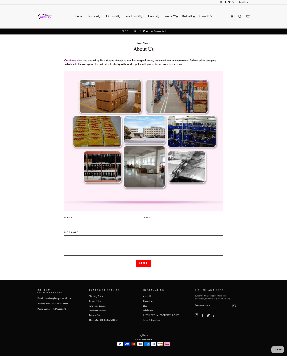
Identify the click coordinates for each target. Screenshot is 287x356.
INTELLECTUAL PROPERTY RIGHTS (161, 315)
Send (143, 263)
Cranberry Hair (72, 60)
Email (149, 218)
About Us (147, 296)
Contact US (205, 16)
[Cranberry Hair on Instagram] (196, 315)
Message (71, 232)
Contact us (147, 301)
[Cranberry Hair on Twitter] (208, 315)
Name (68, 218)
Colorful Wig (171, 16)
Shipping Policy (96, 296)
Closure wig (152, 16)
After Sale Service (97, 306)
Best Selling (188, 16)
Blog (145, 306)
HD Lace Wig (112, 16)
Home (78, 16)
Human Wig (93, 16)
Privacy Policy (95, 315)
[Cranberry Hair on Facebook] (202, 315)
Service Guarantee (97, 311)
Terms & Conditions (151, 320)
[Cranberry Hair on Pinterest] (214, 315)
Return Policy (95, 301)
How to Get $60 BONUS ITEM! (103, 320)
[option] (143, 31)
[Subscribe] (234, 306)
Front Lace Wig (133, 16)
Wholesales (148, 311)
